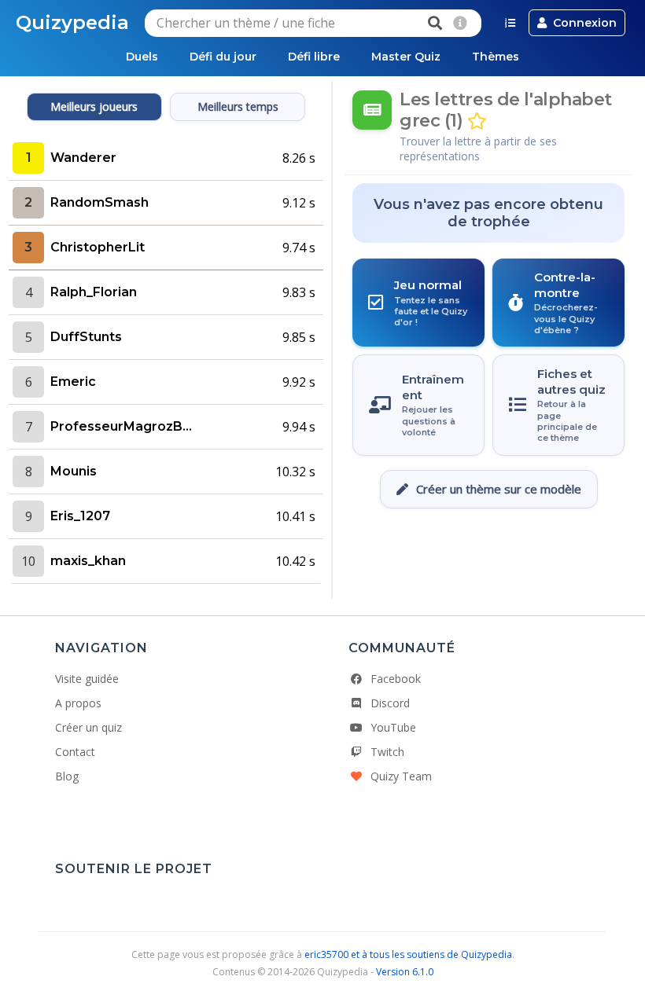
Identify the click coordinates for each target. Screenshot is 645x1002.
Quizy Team (401, 776)
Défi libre (314, 57)
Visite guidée (87, 678)
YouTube (393, 727)
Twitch (387, 751)
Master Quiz (405, 57)
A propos (78, 703)
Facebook (395, 678)
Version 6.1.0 (404, 971)
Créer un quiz (88, 727)
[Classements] (510, 23)
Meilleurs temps (237, 106)
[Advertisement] (488, 555)
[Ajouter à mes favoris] (477, 121)
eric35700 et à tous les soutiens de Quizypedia (408, 954)
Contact (75, 751)
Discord (390, 703)
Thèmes (495, 57)
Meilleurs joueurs (94, 106)
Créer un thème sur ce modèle (498, 489)
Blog (67, 776)
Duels (142, 57)
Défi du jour (223, 57)
